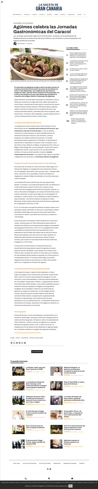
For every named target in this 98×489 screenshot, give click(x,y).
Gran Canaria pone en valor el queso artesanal (35, 426)
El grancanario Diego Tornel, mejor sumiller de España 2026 (35, 442)
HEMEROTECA (57, 463)
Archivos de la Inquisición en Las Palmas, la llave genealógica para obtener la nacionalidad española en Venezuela (78, 97)
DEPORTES (62, 14)
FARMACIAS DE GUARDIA (69, 463)
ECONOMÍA (49, 14)
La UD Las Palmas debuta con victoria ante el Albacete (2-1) (78, 74)
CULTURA (79, 14)
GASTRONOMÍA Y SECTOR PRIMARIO (23, 23)
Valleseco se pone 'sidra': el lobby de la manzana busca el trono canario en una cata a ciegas (36, 399)
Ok (70, 486)
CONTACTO (82, 463)
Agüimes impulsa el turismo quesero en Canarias (71, 442)
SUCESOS (34, 14)
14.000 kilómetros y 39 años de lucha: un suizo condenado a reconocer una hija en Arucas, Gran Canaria (78, 105)
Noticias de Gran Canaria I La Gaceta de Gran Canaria (27, 332)
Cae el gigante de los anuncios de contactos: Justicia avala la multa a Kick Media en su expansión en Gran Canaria (78, 89)
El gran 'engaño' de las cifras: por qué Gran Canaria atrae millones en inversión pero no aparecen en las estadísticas (78, 55)
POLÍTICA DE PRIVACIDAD (29, 463)
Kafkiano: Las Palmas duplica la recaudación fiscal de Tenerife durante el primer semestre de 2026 (79, 113)
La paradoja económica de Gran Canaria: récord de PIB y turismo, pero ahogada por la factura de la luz (79, 63)
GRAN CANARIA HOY (17, 14)
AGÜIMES (12, 338)
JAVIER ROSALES (21, 43)
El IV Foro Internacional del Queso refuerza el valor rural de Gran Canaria (74, 427)
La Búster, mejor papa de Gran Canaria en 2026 (35, 368)
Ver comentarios (37, 351)
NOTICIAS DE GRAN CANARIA (36, 338)
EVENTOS (18, 338)
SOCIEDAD (41, 14)
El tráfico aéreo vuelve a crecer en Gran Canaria (78, 69)
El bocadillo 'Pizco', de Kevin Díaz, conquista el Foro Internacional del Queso (73, 413)
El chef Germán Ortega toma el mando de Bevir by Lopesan (36, 413)
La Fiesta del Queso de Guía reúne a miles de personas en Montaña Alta (74, 398)
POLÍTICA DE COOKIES (45, 463)
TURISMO (56, 14)
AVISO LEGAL (16, 463)
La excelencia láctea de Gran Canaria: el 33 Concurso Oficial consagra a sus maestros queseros (36, 384)
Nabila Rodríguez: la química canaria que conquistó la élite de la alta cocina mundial (74, 370)
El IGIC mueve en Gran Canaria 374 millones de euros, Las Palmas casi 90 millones (78, 121)
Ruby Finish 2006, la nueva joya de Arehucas (74, 383)
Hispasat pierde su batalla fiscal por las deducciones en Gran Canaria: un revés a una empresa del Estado (79, 81)
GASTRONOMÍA (71, 14)
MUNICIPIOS (26, 14)
